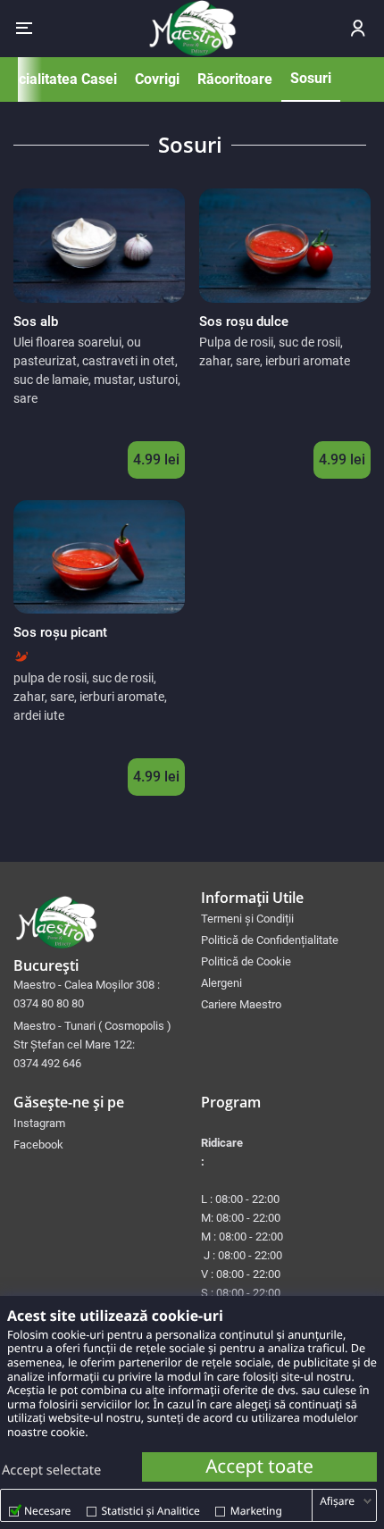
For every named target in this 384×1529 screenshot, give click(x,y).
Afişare (337, 1501)
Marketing (256, 1510)
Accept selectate (51, 1470)
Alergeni (221, 983)
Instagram (39, 1123)
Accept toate (259, 1466)
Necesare (47, 1510)
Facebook (38, 1144)
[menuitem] (286, 918)
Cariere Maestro (241, 1004)
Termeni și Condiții (247, 918)
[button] (24, 28)
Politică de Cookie (246, 961)
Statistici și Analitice (151, 1510)
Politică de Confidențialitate (269, 940)
